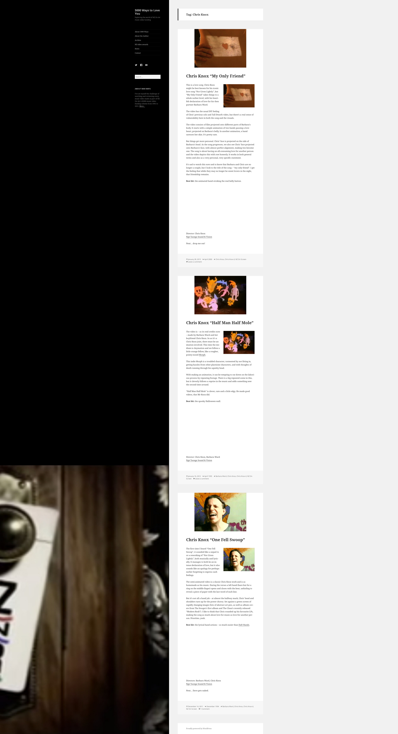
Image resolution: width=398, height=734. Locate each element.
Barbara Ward (221, 476)
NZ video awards (141, 44)
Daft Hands (244, 624)
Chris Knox (220, 259)
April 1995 (208, 476)
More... (142, 106)
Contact (138, 53)
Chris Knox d (230, 259)
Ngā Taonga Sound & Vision (199, 236)
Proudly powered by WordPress (199, 728)
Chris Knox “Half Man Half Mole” (220, 322)
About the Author (142, 36)
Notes (137, 49)
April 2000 (208, 259)
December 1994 (213, 706)
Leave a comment (195, 262)
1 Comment (205, 709)
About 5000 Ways (141, 32)
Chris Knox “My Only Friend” (215, 76)
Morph (202, 354)
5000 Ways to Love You (147, 11)
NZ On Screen (240, 259)
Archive (138, 40)
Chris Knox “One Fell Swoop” (215, 539)
